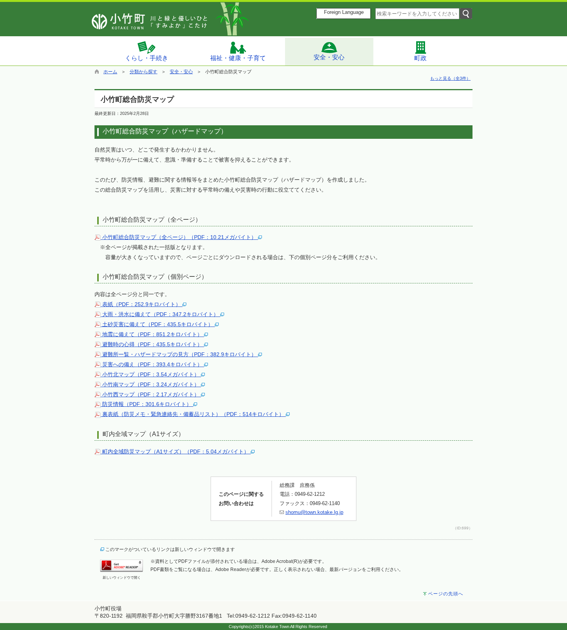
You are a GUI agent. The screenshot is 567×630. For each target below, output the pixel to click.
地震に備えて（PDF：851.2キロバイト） (152, 334)
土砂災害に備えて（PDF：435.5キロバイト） (158, 324)
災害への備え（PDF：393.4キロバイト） (152, 364)
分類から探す (143, 71)
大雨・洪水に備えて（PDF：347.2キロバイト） (160, 314)
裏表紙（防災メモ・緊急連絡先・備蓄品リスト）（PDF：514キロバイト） (193, 414)
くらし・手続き (146, 58)
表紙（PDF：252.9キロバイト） (141, 304)
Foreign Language (344, 12)
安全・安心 (329, 57)
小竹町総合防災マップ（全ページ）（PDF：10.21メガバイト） (179, 237)
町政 (420, 58)
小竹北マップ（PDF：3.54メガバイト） (151, 374)
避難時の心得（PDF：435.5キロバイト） (152, 344)
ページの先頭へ (445, 593)
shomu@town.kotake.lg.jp (314, 512)
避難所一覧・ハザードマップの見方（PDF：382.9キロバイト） (179, 354)
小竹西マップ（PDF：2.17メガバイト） (151, 394)
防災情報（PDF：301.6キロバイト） (147, 404)
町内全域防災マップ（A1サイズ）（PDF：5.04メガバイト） (176, 451)
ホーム (110, 71)
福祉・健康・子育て (238, 58)
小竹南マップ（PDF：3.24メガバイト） (151, 384)
